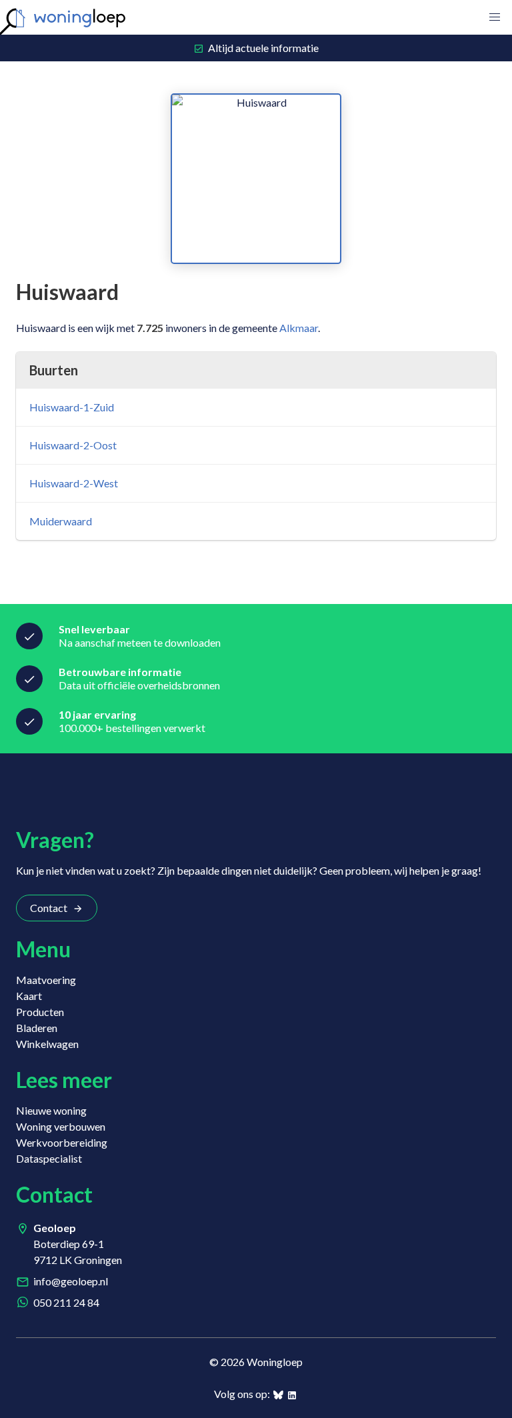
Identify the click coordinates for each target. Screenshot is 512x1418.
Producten (40, 1011)
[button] (494, 17)
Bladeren (36, 1027)
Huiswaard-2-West (73, 483)
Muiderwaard (60, 521)
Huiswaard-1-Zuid (71, 407)
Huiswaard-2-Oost (73, 445)
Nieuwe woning (51, 1110)
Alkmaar (298, 327)
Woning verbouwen (60, 1126)
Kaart (29, 995)
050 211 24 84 (66, 1302)
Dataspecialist (49, 1158)
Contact (48, 907)
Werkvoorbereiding (61, 1142)
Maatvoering (46, 979)
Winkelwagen (47, 1043)
